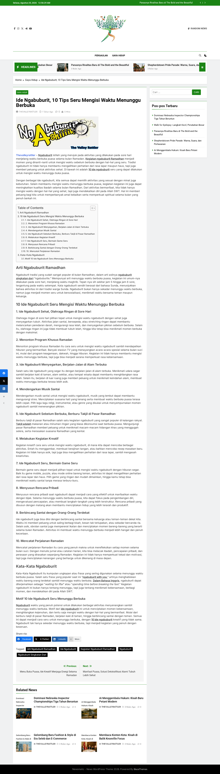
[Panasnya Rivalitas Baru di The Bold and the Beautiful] (42, 69)
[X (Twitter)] (4, 381)
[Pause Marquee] (202, 67)
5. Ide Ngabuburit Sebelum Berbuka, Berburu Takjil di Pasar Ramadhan (60, 234)
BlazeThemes (140, 769)
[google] (26, 28)
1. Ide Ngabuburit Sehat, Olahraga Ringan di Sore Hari (51, 220)
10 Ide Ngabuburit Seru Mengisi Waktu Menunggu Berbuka (52, 216)
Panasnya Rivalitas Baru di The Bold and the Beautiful (166, 3)
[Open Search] (200, 55)
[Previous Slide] (200, 2)
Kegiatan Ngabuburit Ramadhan (98, 649)
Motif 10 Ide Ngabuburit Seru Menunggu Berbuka (49, 258)
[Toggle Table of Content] (91, 208)
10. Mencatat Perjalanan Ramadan (43, 251)
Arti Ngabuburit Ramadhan (34, 212)
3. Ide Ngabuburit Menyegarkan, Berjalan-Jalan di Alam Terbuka (57, 227)
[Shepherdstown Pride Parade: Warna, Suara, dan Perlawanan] (118, 69)
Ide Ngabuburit (68, 649)
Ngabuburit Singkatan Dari (32, 654)
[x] (22, 28)
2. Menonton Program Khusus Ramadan (45, 223)
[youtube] (30, 28)
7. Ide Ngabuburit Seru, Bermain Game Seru (46, 241)
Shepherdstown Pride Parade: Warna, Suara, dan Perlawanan (160, 65)
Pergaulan (101, 55)
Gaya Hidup (118, 55)
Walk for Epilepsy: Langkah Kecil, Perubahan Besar (179, 125)
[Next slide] (205, 2)
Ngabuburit (125, 649)
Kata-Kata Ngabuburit (32, 255)
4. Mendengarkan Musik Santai (41, 230)
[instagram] (18, 28)
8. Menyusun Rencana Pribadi (40, 244)
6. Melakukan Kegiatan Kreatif (40, 237)
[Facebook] (4, 373)
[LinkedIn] (4, 389)
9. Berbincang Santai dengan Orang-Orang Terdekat (51, 248)
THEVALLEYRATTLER (28, 111)
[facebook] (14, 28)
